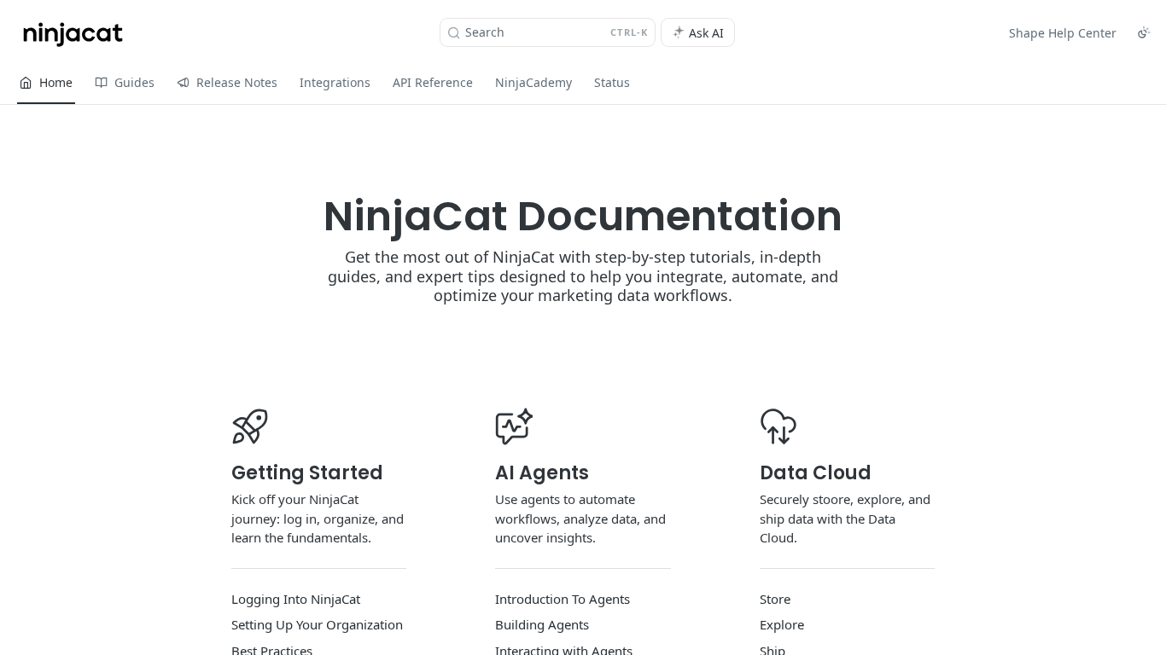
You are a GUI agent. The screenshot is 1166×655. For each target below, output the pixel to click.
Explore (782, 624)
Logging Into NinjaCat (295, 598)
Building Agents (542, 624)
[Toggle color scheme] (1143, 32)
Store (775, 598)
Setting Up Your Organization (317, 624)
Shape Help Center (1062, 33)
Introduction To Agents (562, 598)
